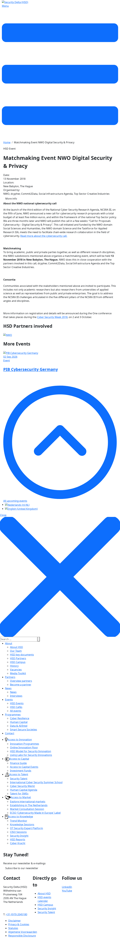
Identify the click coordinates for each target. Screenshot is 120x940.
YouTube (67, 890)
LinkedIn (67, 887)
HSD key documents (22, 654)
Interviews (16, 696)
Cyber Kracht (17, 843)
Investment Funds (20, 770)
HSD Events (17, 703)
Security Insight (19, 835)
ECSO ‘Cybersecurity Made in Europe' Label (35, 812)
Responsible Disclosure (22, 935)
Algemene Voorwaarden (22, 932)
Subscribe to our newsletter (21, 868)
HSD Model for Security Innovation (30, 751)
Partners (10, 677)
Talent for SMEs (19, 793)
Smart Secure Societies (23, 729)
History (14, 666)
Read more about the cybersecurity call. (43, 236)
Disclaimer (14, 920)
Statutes (13, 928)
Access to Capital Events (24, 767)
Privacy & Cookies (18, 924)
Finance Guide (18, 763)
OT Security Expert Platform (26, 828)
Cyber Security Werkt (22, 786)
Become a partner (20, 684)
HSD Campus (17, 662)
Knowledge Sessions (22, 824)
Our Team (16, 651)
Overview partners (21, 681)
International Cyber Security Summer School (36, 782)
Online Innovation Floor (24, 747)
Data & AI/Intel (18, 726)
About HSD (16, 647)
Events (9, 699)
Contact (9, 733)
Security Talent (18, 778)
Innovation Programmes (24, 743)
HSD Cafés (16, 707)
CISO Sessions (18, 832)
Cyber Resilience (19, 718)
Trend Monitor (18, 820)
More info (11, 198)
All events (15, 711)
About (8, 643)
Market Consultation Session (27, 809)
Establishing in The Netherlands (29, 805)
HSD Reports (17, 839)
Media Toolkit (18, 673)
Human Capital (19, 722)
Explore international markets (27, 801)
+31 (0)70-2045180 (16, 914)
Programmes (13, 714)
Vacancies (16, 669)
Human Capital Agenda (23, 790)
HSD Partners (18, 658)
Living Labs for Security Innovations (31, 755)
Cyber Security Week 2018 (52, 317)
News (8, 688)
